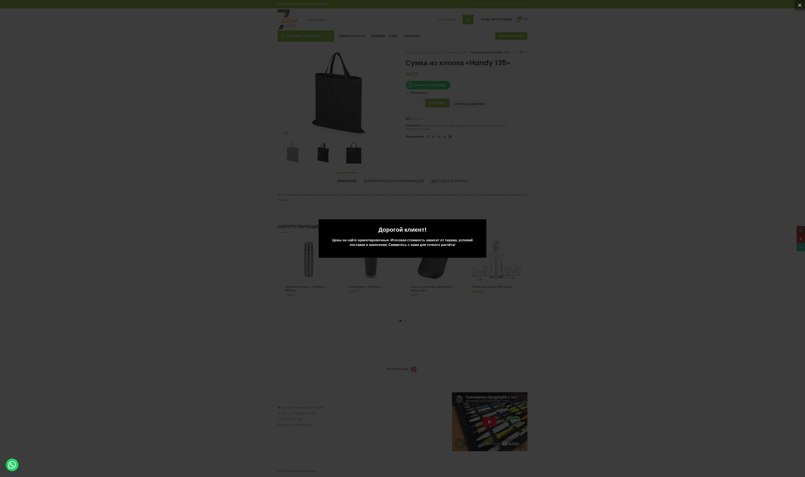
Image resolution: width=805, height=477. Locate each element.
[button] (12, 465)
